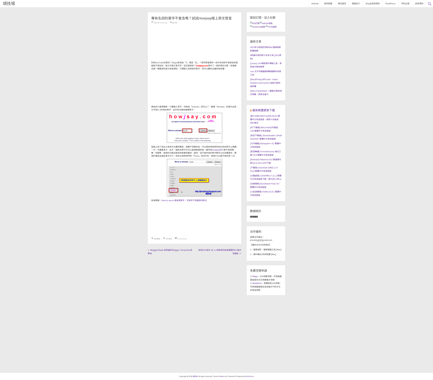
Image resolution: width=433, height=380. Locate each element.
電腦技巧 (356, 3)
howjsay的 (217, 149)
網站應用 (342, 3)
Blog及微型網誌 (373, 3)
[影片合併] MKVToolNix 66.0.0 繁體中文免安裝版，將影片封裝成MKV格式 (265, 119)
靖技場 (9, 3)
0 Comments (182, 239)
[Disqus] (194, 285)
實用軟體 (328, 3)
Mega (255, 276)
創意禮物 (419, 3)
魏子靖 (174, 23)
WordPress (391, 3)
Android (314, 3)
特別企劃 (405, 3)
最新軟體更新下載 (263, 110)
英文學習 (169, 239)
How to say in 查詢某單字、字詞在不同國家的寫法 (184, 200)
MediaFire (257, 283)
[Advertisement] (194, 42)
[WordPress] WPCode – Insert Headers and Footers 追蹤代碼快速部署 (265, 83)
